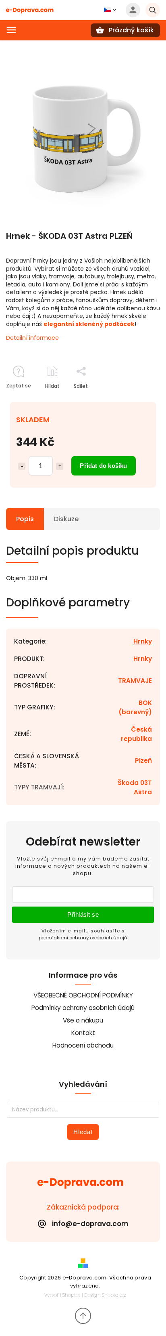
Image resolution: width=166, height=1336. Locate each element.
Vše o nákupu (83, 1020)
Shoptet (71, 1295)
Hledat (83, 1131)
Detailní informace (32, 338)
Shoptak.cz (114, 1295)
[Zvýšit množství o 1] (59, 466)
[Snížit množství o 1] (21, 466)
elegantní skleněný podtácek (89, 324)
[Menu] (11, 30)
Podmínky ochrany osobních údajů (83, 1008)
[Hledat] (152, 10)
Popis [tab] (25, 519)
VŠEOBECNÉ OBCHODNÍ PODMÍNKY (83, 995)
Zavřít (134, 400)
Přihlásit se (83, 914)
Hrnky (142, 641)
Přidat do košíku (103, 465)
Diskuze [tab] (66, 519)
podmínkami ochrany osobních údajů (83, 937)
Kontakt (83, 1033)
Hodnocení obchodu (83, 1045)
